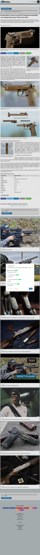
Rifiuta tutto (16, 288)
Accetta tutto (10, 288)
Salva (31, 288)
